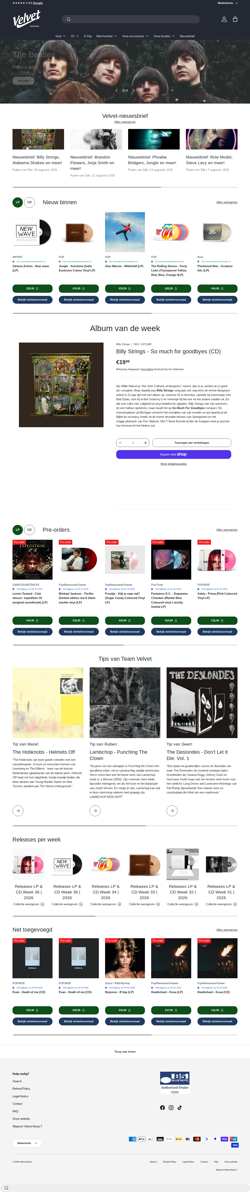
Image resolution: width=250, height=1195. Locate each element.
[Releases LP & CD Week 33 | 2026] (144, 864)
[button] (235, 19)
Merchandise (104, 36)
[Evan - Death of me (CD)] (32, 958)
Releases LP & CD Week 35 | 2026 (67, 892)
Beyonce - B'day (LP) (119, 992)
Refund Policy (21, 1088)
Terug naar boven (125, 1051)
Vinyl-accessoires (133, 36)
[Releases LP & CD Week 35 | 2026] (67, 864)
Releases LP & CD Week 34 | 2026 (106, 892)
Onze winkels (21, 1118)
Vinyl (58, 36)
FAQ (15, 1111)
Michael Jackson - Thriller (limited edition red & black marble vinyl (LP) (77, 598)
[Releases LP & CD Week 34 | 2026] (106, 864)
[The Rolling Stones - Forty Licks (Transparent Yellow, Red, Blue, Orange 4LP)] (171, 232)
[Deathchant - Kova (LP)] (171, 958)
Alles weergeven (125, 122)
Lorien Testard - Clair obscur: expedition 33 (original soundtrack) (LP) (29, 598)
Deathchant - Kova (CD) (213, 992)
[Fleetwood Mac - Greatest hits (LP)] (217, 232)
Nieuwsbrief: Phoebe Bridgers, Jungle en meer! (152, 160)
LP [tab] (18, 202)
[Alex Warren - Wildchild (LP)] (125, 232)
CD (72, 36)
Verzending (147, 369)
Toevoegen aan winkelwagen (192, 442)
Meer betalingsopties (174, 463)
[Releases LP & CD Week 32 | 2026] (183, 864)
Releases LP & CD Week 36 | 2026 (29, 892)
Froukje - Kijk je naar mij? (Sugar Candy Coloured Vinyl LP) (125, 598)
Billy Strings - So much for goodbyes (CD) (168, 351)
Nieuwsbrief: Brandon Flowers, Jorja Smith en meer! (92, 163)
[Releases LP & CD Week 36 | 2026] (28, 864)
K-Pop (88, 36)
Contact (17, 1103)
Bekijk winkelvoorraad (32, 299)
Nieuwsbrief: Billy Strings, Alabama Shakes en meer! (37, 160)
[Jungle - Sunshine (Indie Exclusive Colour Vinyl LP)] (79, 232)
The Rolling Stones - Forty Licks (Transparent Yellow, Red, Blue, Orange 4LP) (169, 270)
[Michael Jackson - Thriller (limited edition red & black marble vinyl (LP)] (79, 560)
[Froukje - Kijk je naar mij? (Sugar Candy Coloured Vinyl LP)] (125, 560)
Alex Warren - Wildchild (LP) (124, 266)
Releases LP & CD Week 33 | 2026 (144, 892)
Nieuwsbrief (187, 36)
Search (17, 1081)
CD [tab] (29, 202)
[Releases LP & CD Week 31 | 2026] (221, 864)
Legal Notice (20, 1096)
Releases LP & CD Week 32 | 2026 (183, 892)
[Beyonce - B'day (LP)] (125, 958)
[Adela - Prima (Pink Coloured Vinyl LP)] (217, 560)
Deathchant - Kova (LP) (167, 992)
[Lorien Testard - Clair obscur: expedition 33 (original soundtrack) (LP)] (32, 560)
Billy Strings (123, 344)
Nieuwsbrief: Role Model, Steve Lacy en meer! (209, 160)
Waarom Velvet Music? (27, 1126)
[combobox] (131, 19)
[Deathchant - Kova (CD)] (217, 958)
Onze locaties (162, 36)
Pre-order (23, 80)
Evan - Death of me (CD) (28, 992)
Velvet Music (26, 1162)
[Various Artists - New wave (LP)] (32, 232)
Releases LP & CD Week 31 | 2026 (221, 892)
